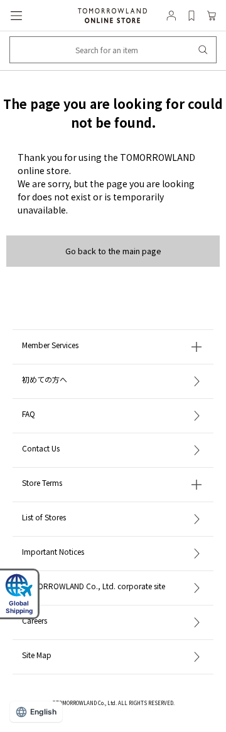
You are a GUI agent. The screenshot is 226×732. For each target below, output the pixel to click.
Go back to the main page (113, 251)
